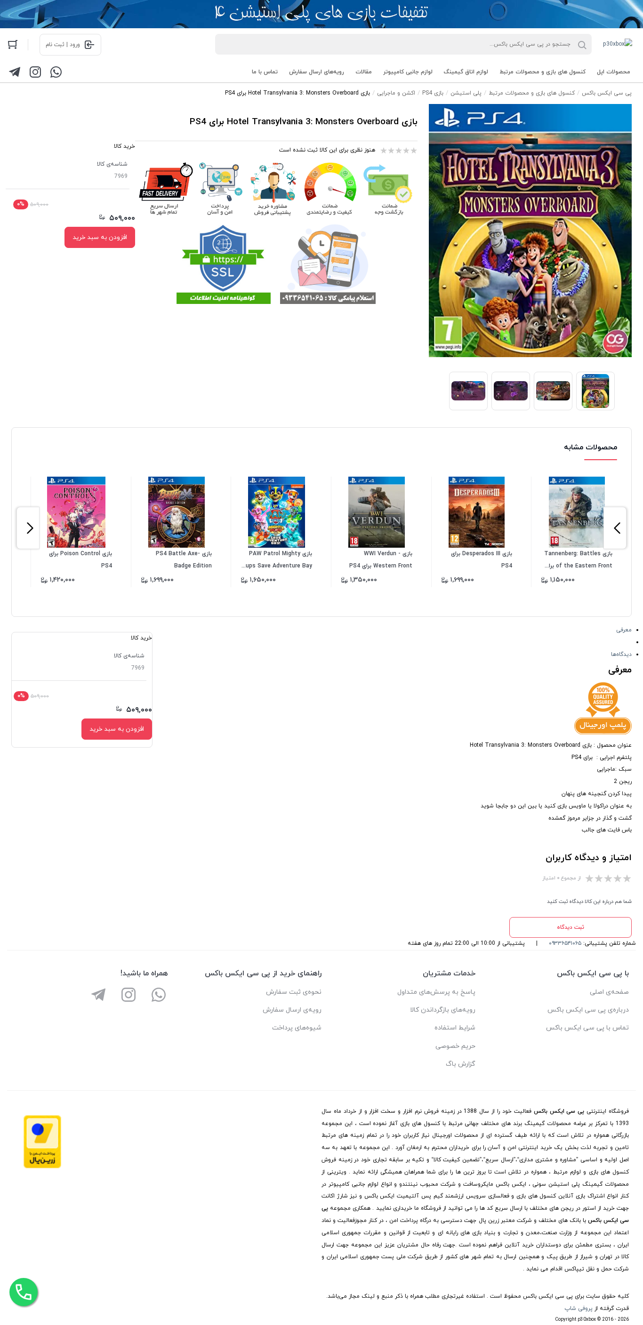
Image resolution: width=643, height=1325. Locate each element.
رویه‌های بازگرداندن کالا (442, 1010)
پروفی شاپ (578, 1308)
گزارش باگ (460, 1064)
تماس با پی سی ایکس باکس (587, 1027)
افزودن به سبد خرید (99, 237)
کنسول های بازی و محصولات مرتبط (542, 72)
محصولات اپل (613, 72)
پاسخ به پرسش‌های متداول (436, 992)
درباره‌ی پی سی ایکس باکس (588, 1010)
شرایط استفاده (454, 1027)
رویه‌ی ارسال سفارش (292, 1010)
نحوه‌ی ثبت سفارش (294, 992)
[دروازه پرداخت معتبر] (42, 1167)
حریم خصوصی (455, 1046)
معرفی (624, 630)
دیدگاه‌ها (621, 654)
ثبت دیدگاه (570, 927)
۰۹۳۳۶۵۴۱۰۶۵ (565, 943)
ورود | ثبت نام (63, 44)
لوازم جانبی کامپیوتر (408, 72)
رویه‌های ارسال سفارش (316, 72)
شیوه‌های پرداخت (297, 1027)
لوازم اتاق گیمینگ (466, 72)
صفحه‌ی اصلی (609, 992)
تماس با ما (265, 72)
